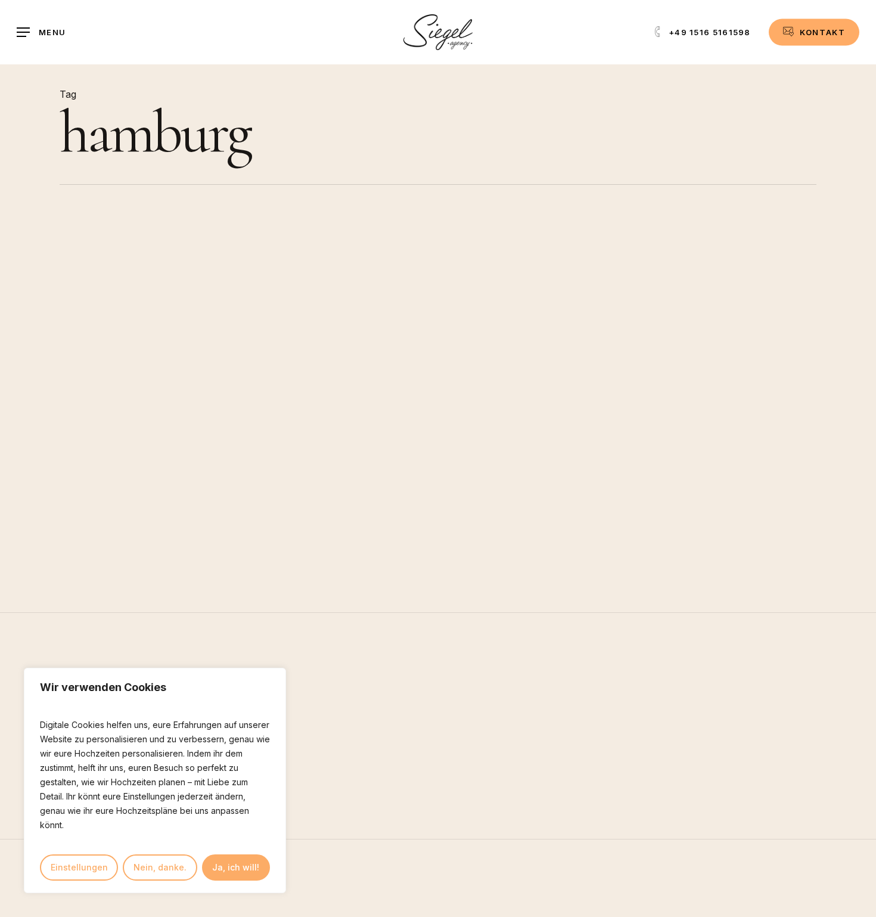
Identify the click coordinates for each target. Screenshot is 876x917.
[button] (41, 32)
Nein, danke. (160, 867)
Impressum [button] (630, 909)
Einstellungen (79, 867)
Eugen (411, 443)
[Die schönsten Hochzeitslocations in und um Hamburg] (184, 386)
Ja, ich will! (235, 867)
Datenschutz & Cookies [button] (738, 909)
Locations (391, 321)
